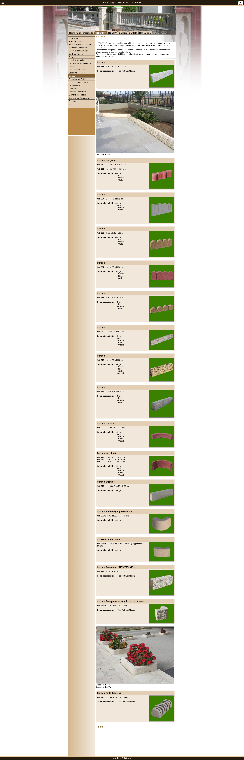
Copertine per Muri (77, 73)
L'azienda (88, 33)
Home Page (109, 2)
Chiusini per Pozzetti (77, 70)
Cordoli (137, 2)
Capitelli (72, 66)
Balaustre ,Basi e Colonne (80, 44)
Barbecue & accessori (78, 48)
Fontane (72, 101)
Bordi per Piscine (76, 54)
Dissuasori (73, 88)
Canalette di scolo (76, 60)
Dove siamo (145, 33)
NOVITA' (112, 33)
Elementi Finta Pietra (77, 92)
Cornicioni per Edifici (77, 79)
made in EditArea (122, 758)
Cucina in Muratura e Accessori (82, 82)
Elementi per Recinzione (79, 98)
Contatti (133, 33)
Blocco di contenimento (78, 51)
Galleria (123, 33)
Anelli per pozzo (75, 41)
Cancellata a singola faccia (80, 63)
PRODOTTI (124, 2)
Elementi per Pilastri (77, 95)
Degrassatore (74, 85)
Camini (72, 57)
